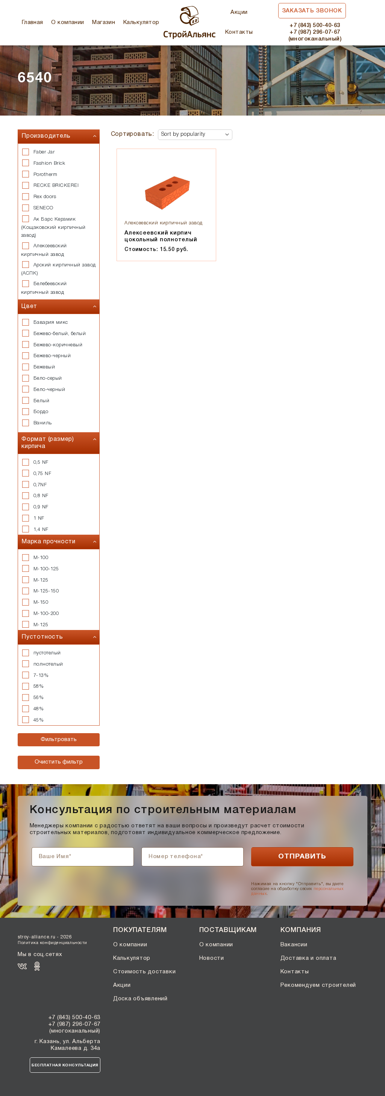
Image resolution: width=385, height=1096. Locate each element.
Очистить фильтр (59, 762)
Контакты (239, 32)
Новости (211, 958)
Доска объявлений (140, 998)
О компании (67, 22)
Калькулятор (141, 22)
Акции (238, 12)
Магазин (103, 22)
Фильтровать (59, 739)
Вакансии (294, 944)
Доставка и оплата (308, 958)
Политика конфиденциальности (52, 943)
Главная (32, 22)
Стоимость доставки (144, 971)
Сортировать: (133, 134)
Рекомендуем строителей (318, 985)
